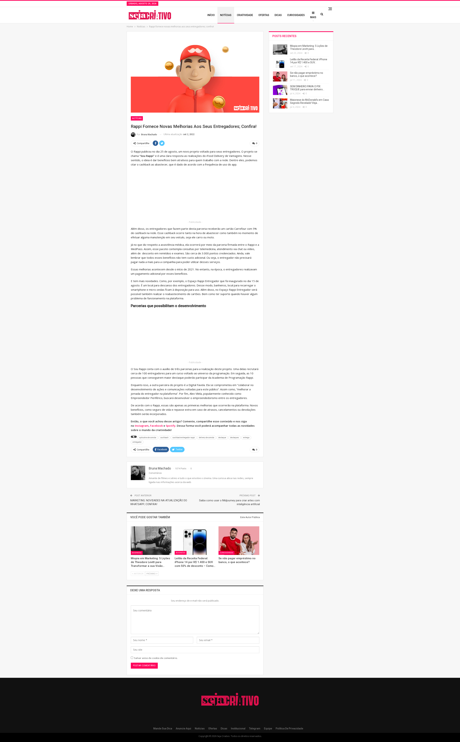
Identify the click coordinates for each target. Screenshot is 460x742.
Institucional (238, 728)
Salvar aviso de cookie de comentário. (156, 658)
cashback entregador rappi (183, 438)
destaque (222, 438)
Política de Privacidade (289, 728)
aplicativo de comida (147, 438)
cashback (164, 438)
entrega (246, 438)
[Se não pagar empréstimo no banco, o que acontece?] (238, 540)
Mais (313, 17)
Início (211, 15)
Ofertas (263, 15)
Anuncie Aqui (183, 728)
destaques (234, 438)
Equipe (268, 728)
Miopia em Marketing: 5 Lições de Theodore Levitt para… (309, 47)
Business (136, 553)
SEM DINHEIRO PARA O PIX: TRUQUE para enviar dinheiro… (307, 88)
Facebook (156, 425)
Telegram (254, 728)
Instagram (142, 425)
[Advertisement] (195, 195)
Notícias (225, 15)
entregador (137, 442)
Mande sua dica (162, 728)
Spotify (170, 425)
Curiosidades (296, 15)
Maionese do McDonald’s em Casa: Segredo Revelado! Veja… (309, 101)
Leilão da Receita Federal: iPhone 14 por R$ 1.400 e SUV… (308, 61)
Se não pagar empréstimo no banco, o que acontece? (306, 74)
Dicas (278, 15)
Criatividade (245, 15)
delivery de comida (206, 438)
